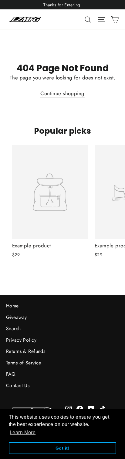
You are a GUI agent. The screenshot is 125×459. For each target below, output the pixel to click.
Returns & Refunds (25, 351)
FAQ (10, 373)
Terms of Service (23, 362)
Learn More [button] (22, 432)
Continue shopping (62, 93)
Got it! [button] (62, 448)
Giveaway (16, 317)
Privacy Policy (21, 340)
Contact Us (17, 385)
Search (13, 328)
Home (12, 305)
